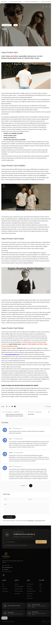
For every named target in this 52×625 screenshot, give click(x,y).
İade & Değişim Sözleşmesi (31, 591)
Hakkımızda (16, 584)
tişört (11, 56)
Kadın (3, 586)
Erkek (3, 584)
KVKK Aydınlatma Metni (19, 588)
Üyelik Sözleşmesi (17, 593)
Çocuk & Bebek (4, 588)
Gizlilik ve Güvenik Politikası (19, 586)
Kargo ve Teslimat (30, 588)
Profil (40, 586)
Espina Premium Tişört (7, 25)
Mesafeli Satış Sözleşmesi (19, 591)
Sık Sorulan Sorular (30, 584)
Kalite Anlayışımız (30, 598)
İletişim (40, 591)
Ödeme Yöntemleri (30, 593)
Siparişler (40, 584)
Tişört (16, 25)
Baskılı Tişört (31, 414)
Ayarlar (40, 588)
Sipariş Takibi (29, 595)
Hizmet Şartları (38, 520)
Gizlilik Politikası (31, 520)
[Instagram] (3, 575)
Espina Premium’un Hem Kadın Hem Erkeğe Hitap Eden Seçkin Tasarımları (14, 415)
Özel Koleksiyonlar (5, 591)
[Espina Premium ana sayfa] (6, 555)
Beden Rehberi (29, 586)
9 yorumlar (49, 406)
